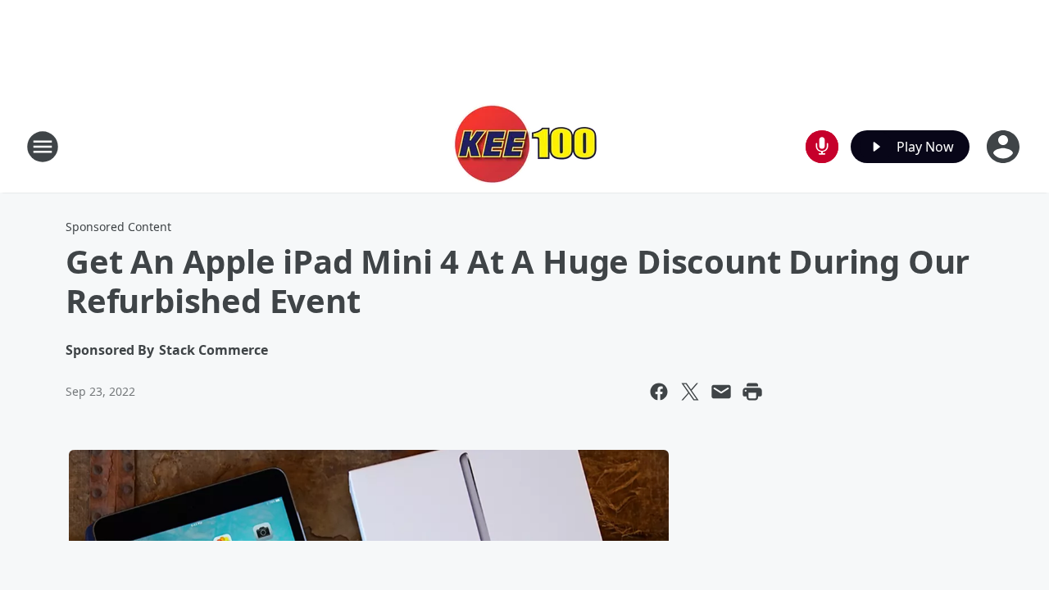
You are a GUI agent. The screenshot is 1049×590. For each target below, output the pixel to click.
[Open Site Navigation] (42, 146)
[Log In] (1005, 146)
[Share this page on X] (690, 391)
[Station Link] (524, 146)
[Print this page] (752, 391)
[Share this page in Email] (721, 391)
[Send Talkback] (822, 146)
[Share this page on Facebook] (658, 391)
